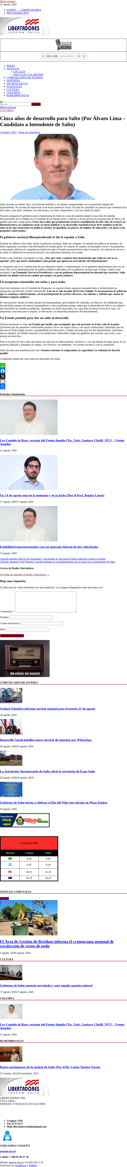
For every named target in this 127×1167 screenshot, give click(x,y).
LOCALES (19, 71)
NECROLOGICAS (17, 83)
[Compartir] (63, 386)
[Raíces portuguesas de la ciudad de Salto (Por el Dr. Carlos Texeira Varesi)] (11, 1060)
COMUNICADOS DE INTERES (25, 77)
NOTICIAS (13, 68)
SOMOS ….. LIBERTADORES (24, 10)
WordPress (20, 1165)
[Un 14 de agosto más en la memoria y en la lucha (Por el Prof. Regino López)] (29, 489)
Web (2, 629)
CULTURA (13, 89)
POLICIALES (14, 86)
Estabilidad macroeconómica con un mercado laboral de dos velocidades (49, 547)
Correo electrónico (9, 623)
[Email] (63, 381)
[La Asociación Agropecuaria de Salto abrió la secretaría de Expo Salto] (11, 765)
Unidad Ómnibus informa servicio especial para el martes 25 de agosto (47, 708)
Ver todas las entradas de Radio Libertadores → (25, 574)
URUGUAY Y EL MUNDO (28, 74)
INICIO (11, 65)
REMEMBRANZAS (18, 95)
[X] (63, 376)
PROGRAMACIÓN (18, 13)
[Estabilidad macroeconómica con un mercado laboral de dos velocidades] (29, 540)
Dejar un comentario (29, 132)
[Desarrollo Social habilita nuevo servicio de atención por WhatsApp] (11, 733)
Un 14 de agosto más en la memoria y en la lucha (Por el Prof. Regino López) (52, 495)
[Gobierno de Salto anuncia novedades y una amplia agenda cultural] (11, 979)
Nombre (4, 617)
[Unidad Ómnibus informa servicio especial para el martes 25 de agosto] (11, 702)
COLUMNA (13, 92)
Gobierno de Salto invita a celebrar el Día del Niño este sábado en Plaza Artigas (53, 802)
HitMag (33, 1165)
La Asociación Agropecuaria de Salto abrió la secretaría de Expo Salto (47, 771)
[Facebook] (63, 371)
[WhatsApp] (63, 365)
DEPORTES (13, 80)
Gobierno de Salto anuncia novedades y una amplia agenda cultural (46, 985)
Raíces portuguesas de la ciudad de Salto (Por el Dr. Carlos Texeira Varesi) (50, 1067)
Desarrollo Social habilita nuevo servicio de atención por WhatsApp (46, 740)
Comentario (7, 611)
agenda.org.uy (8, 1151)
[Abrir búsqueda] (1, 101)
